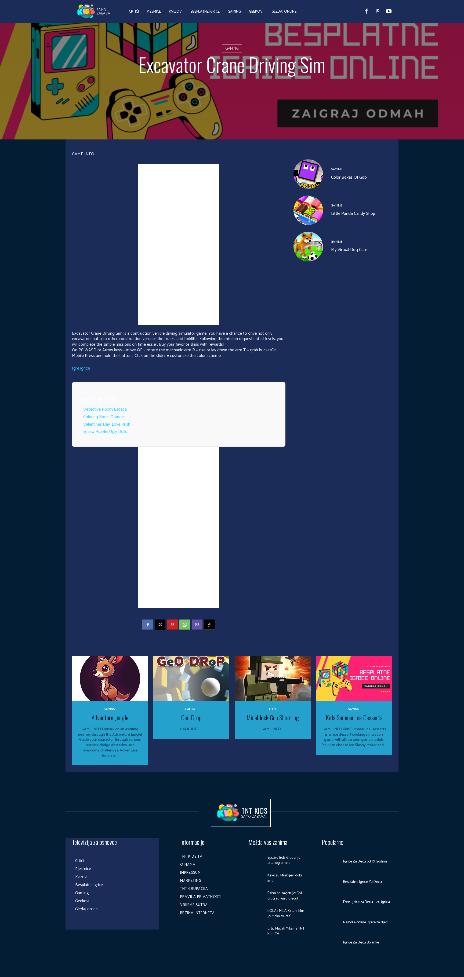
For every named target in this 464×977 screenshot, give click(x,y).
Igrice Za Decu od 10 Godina (365, 861)
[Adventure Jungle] (110, 678)
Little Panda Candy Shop (353, 213)
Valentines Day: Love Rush (106, 424)
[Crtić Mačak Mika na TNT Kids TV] (255, 931)
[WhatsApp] (184, 625)
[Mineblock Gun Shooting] (273, 678)
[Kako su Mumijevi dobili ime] (255, 878)
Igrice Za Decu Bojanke (361, 942)
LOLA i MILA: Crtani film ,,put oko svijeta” (285, 913)
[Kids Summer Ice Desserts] (354, 678)
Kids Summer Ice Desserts (354, 717)
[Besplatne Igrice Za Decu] (330, 882)
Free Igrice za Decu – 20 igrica (366, 902)
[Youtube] (389, 11)
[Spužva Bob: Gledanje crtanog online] (255, 860)
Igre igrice (81, 368)
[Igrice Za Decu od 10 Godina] (330, 862)
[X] (160, 625)
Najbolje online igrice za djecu (366, 922)
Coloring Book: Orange (103, 417)
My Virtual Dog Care (349, 249)
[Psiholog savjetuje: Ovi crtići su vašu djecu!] (255, 896)
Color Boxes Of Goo (349, 177)
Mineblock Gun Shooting (273, 717)
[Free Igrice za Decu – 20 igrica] (330, 902)
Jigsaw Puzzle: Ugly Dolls (105, 431)
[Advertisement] (178, 244)
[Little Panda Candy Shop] (308, 210)
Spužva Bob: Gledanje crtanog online (283, 860)
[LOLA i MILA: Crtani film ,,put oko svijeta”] (255, 913)
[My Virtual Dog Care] (308, 246)
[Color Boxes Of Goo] (308, 174)
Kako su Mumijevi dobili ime (285, 878)
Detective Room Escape (105, 409)
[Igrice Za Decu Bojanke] (330, 943)
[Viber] (197, 625)
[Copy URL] (209, 625)
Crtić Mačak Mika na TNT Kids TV (286, 931)
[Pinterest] (377, 11)
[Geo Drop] (191, 678)
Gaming (232, 49)
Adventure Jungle (110, 717)
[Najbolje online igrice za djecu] (330, 922)
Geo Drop (191, 717)
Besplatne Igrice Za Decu (362, 882)
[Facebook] (366, 11)
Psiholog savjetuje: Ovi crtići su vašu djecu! (284, 896)
